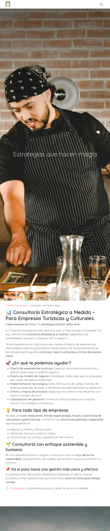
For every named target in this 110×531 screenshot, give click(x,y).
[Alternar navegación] (101, 4)
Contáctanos (17, 488)
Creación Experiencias (16, 305)
